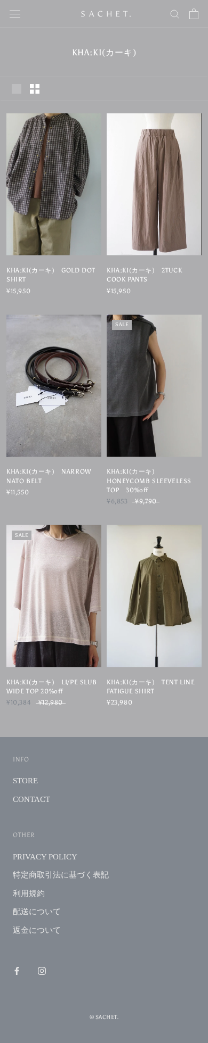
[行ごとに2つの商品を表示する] (34, 89)
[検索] (175, 13)
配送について (37, 911)
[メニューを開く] (15, 14)
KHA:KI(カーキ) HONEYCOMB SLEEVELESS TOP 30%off (149, 481)
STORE (25, 780)
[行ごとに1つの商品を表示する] (16, 89)
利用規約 (29, 893)
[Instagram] (42, 970)
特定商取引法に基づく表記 (61, 875)
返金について (37, 930)
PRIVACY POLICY (45, 856)
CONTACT (31, 799)
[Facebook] (17, 970)
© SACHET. (104, 1017)
